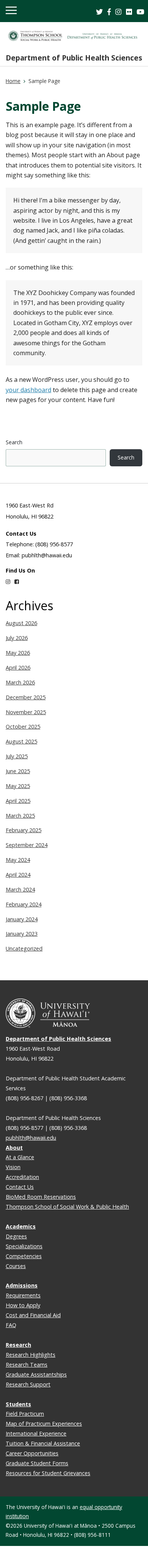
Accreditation (22, 1176)
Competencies (24, 1256)
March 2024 (20, 889)
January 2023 (22, 933)
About (14, 1147)
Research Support (28, 1384)
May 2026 (18, 652)
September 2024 (26, 845)
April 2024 (18, 874)
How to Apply (23, 1305)
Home (13, 81)
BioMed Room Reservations (41, 1196)
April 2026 (18, 667)
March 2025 (20, 815)
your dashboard (28, 390)
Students (18, 1404)
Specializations (24, 1246)
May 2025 (18, 786)
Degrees (16, 1236)
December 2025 (26, 697)
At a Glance (20, 1157)
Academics (21, 1226)
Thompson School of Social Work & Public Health (67, 1206)
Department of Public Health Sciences (74, 58)
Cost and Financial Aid (33, 1315)
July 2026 (17, 637)
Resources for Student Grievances (48, 1473)
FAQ (11, 1325)
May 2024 (18, 859)
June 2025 (18, 771)
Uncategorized (24, 948)
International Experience (36, 1433)
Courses (16, 1266)
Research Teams (26, 1364)
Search (14, 442)
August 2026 (21, 623)
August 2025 (21, 741)
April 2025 (18, 800)
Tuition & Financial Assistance (43, 1443)
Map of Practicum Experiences (44, 1423)
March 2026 (20, 682)
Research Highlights (30, 1354)
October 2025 (23, 726)
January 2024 (22, 919)
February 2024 (23, 904)
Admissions (22, 1285)
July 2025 (17, 756)
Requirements (23, 1295)
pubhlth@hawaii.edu (31, 1137)
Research (18, 1344)
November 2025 (26, 712)
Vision (13, 1167)
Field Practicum (25, 1413)
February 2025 (23, 830)
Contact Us (20, 1186)
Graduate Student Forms (37, 1463)
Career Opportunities (32, 1453)
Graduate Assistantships (36, 1374)
